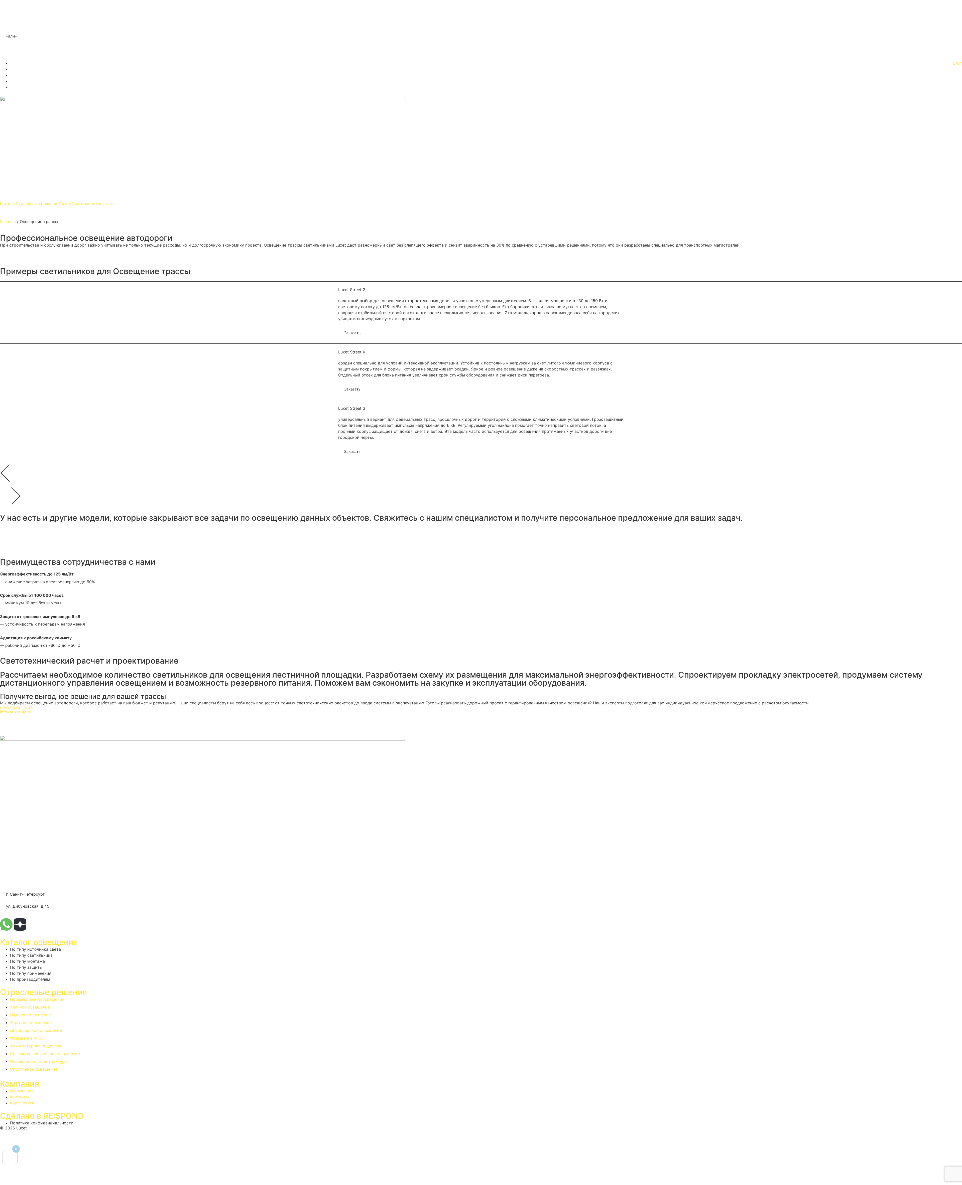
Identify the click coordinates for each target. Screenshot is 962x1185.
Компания (19, 1084)
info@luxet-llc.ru (15, 711)
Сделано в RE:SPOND (42, 1116)
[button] (11, 36)
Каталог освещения (39, 942)
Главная (8, 221)
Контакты (104, 203)
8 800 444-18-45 (16, 707)
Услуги (65, 203)
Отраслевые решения (37, 203)
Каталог (8, 203)
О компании (83, 203)
